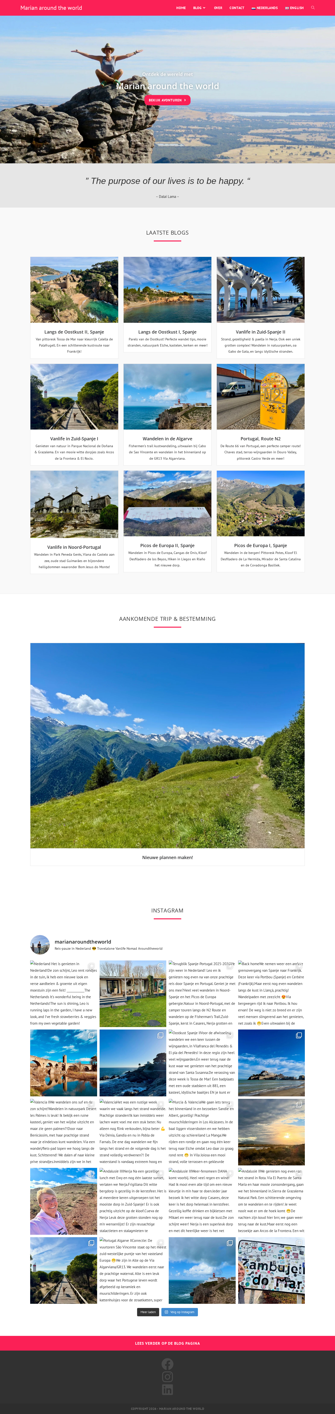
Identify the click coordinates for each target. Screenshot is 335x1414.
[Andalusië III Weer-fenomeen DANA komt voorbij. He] (202, 1201)
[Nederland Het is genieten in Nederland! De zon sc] (63, 993)
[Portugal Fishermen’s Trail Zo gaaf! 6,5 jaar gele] (271, 1270)
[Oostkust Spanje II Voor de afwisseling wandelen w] (202, 1063)
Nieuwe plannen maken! (167, 857)
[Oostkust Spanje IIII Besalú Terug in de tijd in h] (63, 1063)
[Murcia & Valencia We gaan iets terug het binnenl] (202, 1132)
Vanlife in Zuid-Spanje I (74, 439)
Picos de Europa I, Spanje (260, 545)
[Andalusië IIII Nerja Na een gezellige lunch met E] (133, 1201)
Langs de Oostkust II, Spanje (74, 332)
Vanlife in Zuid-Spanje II (260, 332)
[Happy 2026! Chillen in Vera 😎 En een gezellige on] (271, 1132)
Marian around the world (51, 8)
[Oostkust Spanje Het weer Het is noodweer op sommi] (271, 1063)
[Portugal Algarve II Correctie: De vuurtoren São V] (133, 1270)
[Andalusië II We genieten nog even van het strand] (271, 1201)
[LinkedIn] (167, 1390)
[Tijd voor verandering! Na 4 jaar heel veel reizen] (133, 993)
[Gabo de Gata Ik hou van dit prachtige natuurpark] (63, 1201)
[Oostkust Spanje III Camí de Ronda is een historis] (133, 1063)
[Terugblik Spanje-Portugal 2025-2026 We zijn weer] (202, 993)
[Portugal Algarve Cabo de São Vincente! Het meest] (202, 1270)
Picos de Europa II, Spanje (167, 545)
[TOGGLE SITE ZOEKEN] (313, 8)
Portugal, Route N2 (261, 439)
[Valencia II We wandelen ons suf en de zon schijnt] (63, 1132)
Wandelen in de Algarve (167, 439)
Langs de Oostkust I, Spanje (167, 332)
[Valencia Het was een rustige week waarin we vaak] (133, 1132)
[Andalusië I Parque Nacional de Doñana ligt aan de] (63, 1270)
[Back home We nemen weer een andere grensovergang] (271, 993)
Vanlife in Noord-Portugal (74, 547)
